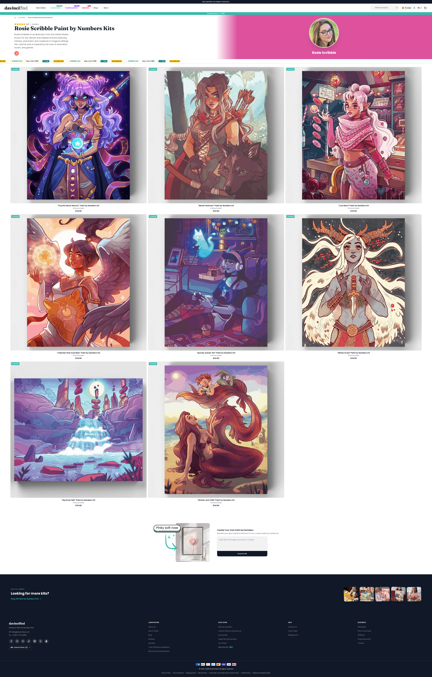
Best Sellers (41, 8)
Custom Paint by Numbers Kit (229, 631)
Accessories (223, 635)
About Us (151, 627)
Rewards (151, 643)
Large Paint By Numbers (227, 639)
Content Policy (246, 673)
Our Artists (21, 17)
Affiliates (361, 635)
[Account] (414, 8)
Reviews (151, 639)
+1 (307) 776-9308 (19, 635)
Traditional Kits (72, 7)
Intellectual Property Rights (261, 673)
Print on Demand (364, 631)
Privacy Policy (166, 673)
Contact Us (292, 627)
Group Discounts (364, 639)
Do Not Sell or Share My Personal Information (224, 673)
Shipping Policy (191, 673)
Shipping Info (293, 635)
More (106, 8)
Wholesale (362, 627)
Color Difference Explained (158, 647)
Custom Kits (56, 7)
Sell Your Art (225, 647)
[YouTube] (23, 641)
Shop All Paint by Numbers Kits (25, 599)
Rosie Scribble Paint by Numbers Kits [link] (40, 17)
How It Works (153, 631)
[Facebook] (11, 641)
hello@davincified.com (21, 632)
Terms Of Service (178, 673)
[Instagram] (17, 641)
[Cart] (425, 8)
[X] (40, 641)
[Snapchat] (46, 641)
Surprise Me (242, 553)
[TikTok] (29, 641)
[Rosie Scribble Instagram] (16, 53)
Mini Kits (86, 7)
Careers (361, 643)
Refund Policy (202, 673)
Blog (150, 635)
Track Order (292, 631)
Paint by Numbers (225, 627)
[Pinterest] (34, 641)
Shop (96, 8)
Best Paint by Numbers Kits (158, 651)
